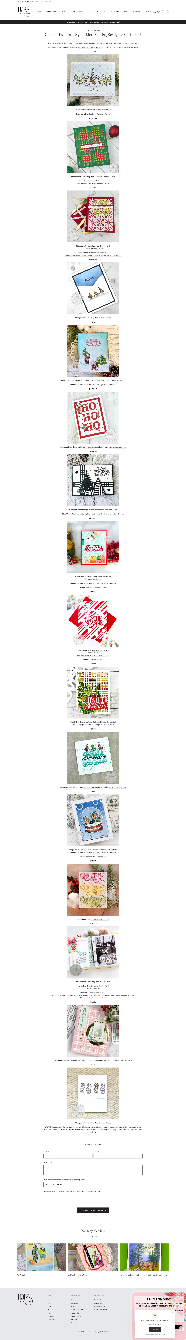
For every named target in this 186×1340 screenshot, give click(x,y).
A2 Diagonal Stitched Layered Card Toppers (100, 384)
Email (97, 1152)
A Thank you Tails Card (77, 1275)
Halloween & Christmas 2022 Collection (81, 1129)
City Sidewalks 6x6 (96, 659)
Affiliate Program (99, 1306)
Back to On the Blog (94, 1210)
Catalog (73, 1323)
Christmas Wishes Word (100, 919)
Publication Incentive (100, 1310)
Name (46, 1152)
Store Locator (29, 1)
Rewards (137, 11)
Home (88, 30)
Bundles (115, 11)
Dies (49, 1303)
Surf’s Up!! (21, 1275)
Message (47, 1162)
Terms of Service (92, 1191)
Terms (92, 1332)
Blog (72, 1306)
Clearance (51, 1316)
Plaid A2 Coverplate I (99, 181)
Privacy (97, 1332)
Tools (104, 11)
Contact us (74, 1303)
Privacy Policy (80, 1191)
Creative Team (98, 1300)
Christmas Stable (102, 380)
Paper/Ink (91, 11)
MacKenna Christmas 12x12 (96, 588)
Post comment (54, 1184)
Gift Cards (51, 1319)
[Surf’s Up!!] (41, 1257)
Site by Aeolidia (104, 1332)
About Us (39, 1)
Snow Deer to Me (111, 850)
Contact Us (47, 1)
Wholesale (20, 1)
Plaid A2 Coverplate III (96, 725)
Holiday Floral (104, 246)
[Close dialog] (183, 1295)
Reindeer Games (105, 318)
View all (93, 1236)
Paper (49, 1306)
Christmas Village (104, 576)
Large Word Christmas (99, 650)
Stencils (50, 1313)
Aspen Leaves (93, 653)
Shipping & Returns (77, 1310)
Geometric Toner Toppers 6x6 (95, 857)
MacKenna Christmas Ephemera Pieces (118, 1060)
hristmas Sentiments (117, 380)
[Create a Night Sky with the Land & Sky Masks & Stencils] (144, 1257)
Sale (126, 11)
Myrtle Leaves (109, 725)
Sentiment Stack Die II (99, 253)
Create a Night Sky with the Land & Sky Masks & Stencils (143, 1275)
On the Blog (95, 30)
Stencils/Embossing (72, 11)
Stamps (38, 11)
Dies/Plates (51, 11)
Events (148, 11)
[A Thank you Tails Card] (93, 1257)
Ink (48, 1310)
